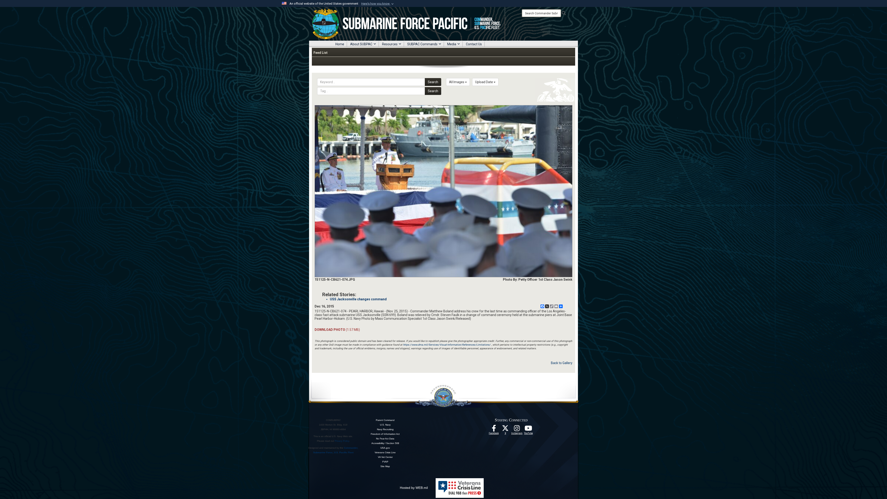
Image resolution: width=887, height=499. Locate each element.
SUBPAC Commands (422, 44)
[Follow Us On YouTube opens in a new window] (528, 429)
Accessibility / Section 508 (385, 443)
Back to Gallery (561, 363)
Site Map (385, 466)
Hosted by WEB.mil (414, 488)
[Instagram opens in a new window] (517, 429)
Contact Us (474, 44)
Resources (390, 44)
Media (451, 44)
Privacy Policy (342, 441)
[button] (378, 3)
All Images (457, 82)
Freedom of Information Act (385, 434)
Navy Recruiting (385, 429)
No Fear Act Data (385, 438)
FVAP (385, 461)
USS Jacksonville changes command (358, 299)
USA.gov (385, 448)
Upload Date (484, 82)
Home (339, 44)
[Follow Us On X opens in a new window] (505, 429)
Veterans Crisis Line (385, 452)
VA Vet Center (385, 457)
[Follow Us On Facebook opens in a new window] (494, 429)
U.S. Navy (385, 424)
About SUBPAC (361, 44)
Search (433, 82)
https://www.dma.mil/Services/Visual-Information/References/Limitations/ (447, 344)
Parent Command (385, 420)
